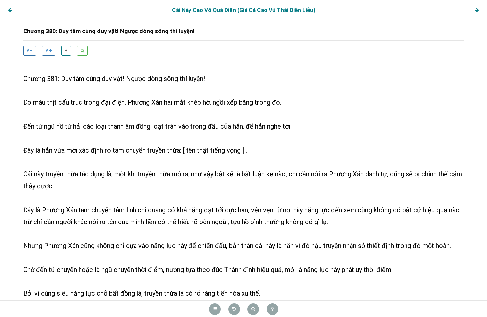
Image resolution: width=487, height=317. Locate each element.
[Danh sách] (215, 309)
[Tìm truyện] (253, 309)
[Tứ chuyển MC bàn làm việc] (477, 10)
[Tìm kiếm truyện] (82, 51)
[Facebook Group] (66, 51)
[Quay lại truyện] (234, 309)
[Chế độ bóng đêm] (272, 309)
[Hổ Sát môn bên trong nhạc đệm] (10, 10)
